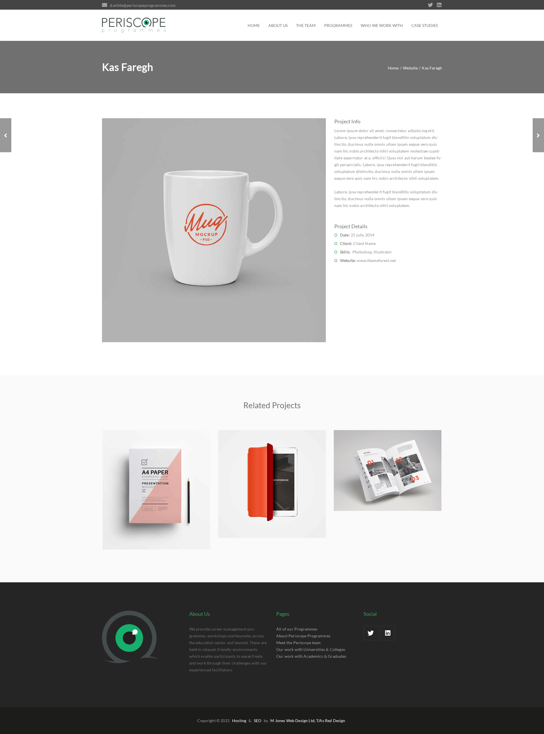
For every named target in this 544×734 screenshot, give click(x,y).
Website (148, 503)
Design (166, 503)
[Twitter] (432, 5)
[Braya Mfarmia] (538, 135)
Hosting (239, 720)
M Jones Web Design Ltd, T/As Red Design (307, 720)
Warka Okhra (156, 493)
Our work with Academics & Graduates (311, 656)
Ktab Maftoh (387, 474)
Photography (378, 484)
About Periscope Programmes (303, 635)
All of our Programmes (296, 629)
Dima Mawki (272, 487)
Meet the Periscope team (298, 642)
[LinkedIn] (439, 5)
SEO (257, 720)
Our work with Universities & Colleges (310, 649)
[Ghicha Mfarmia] (5, 135)
